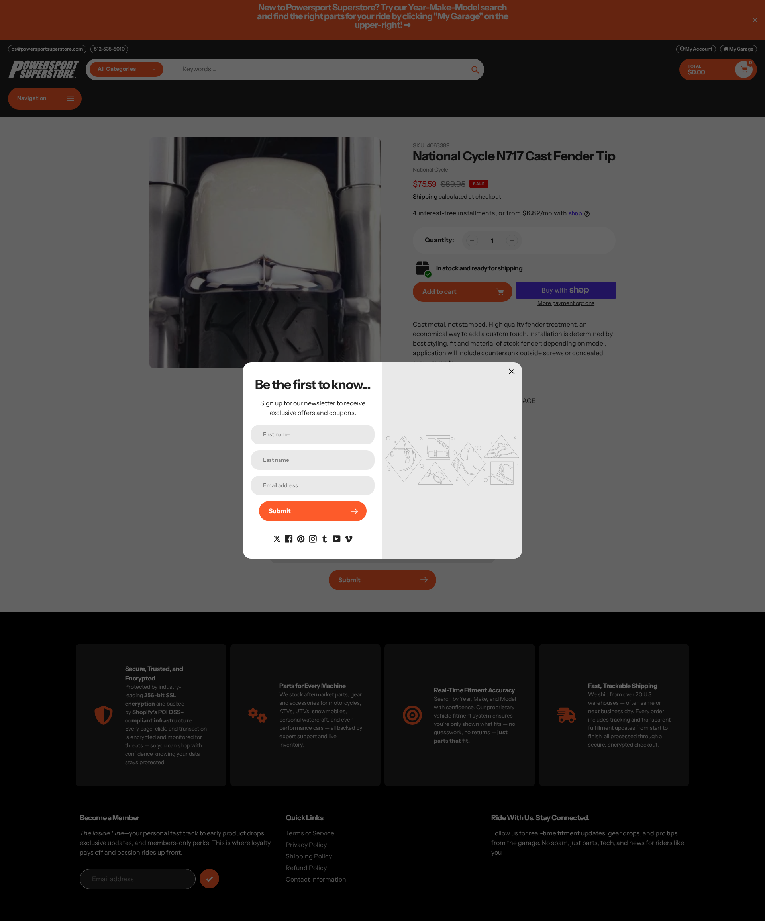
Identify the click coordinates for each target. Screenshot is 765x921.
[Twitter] (277, 538)
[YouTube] (337, 538)
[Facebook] (289, 538)
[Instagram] (313, 538)
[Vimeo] (349, 538)
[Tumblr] (325, 538)
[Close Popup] (512, 371)
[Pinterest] (301, 538)
